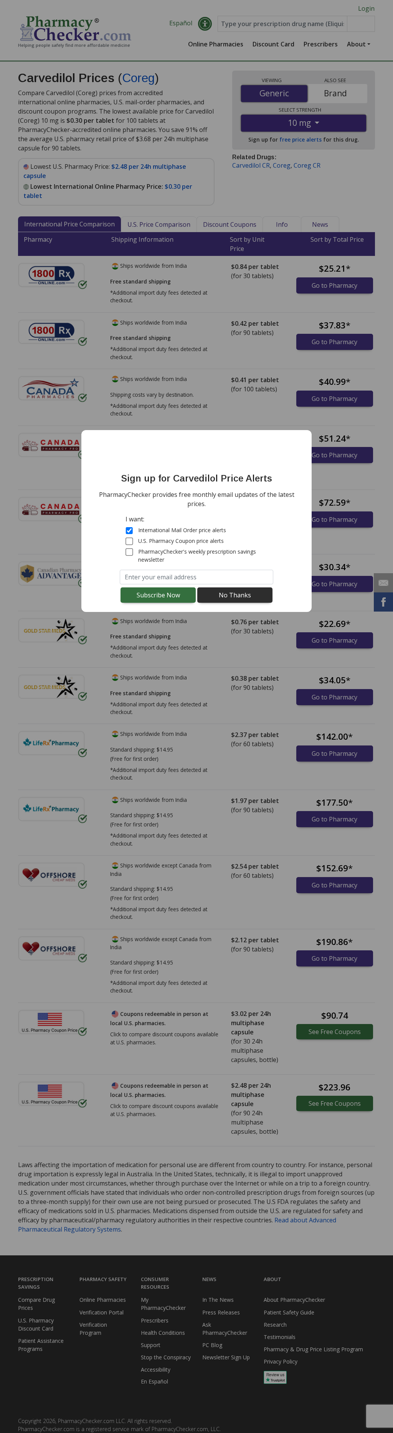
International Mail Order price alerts (182, 530)
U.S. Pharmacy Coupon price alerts (181, 540)
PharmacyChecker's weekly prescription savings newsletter (197, 555)
